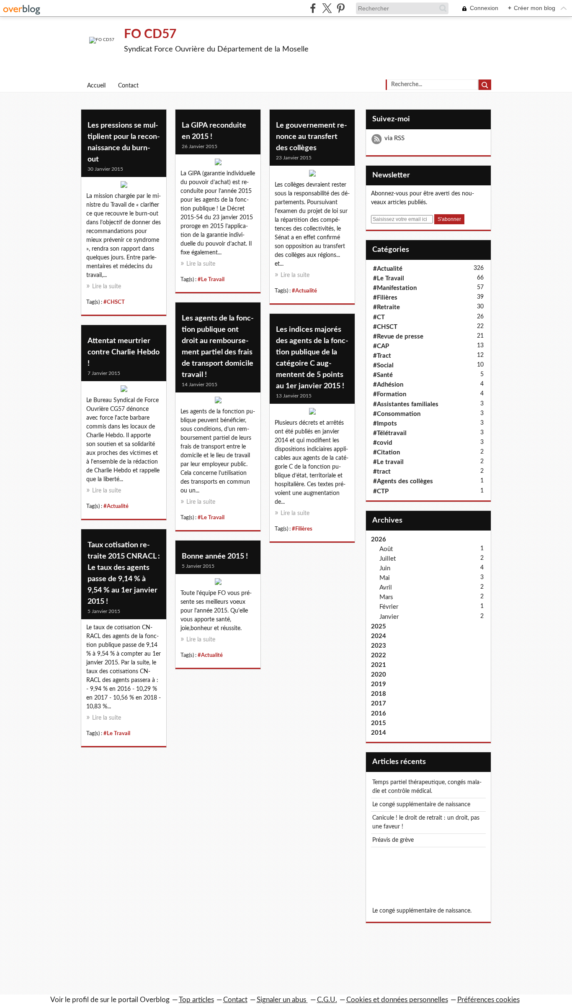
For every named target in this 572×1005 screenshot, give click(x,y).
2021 (378, 665)
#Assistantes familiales (405, 404)
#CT (379, 317)
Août (386, 549)
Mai (384, 578)
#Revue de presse (398, 336)
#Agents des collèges (403, 481)
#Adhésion (388, 385)
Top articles (196, 999)
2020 (378, 675)
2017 (378, 703)
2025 (378, 626)
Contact (128, 86)
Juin (384, 568)
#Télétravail (390, 433)
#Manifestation (395, 288)
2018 (378, 694)
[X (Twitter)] (327, 8)
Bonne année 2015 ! (215, 556)
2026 (378, 539)
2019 (378, 684)
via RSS (394, 138)
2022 (378, 655)
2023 (378, 646)
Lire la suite (106, 287)
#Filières (302, 528)
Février (388, 607)
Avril (385, 588)
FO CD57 (150, 34)
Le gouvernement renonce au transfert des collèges (311, 137)
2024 (378, 636)
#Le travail (388, 462)
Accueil (96, 86)
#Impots (385, 423)
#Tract (382, 356)
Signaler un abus (282, 999)
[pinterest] (340, 8)
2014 (378, 733)
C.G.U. (327, 999)
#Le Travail (211, 279)
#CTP (381, 491)
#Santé (383, 375)
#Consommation (396, 414)
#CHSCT (114, 302)
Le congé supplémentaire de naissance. (422, 911)
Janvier (389, 617)
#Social (383, 365)
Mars (386, 597)
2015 (378, 723)
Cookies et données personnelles (397, 999)
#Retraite (386, 307)
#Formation (389, 394)
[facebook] (313, 8)
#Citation (386, 452)
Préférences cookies (488, 999)
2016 (378, 713)
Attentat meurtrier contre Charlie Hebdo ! (124, 352)
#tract (382, 472)
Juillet (387, 559)
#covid (382, 443)
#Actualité (304, 290)
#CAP (381, 346)
